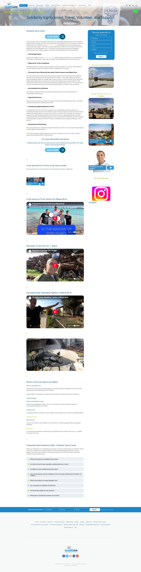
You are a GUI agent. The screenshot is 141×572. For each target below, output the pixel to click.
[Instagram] (70, 556)
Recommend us (68, 527)
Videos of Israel (55, 5)
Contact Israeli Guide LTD (69, 5)
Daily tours (89, 522)
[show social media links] (126, 5)
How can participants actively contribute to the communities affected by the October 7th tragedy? (55, 474)
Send (101, 56)
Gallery (47, 5)
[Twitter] (67, 556)
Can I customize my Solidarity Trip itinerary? (43, 485)
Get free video (82, 5)
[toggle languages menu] (136, 5)
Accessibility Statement (92, 525)
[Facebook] (63, 556)
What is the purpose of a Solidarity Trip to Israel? (44, 459)
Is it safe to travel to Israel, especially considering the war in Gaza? (49, 464)
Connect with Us (31, 417)
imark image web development (70, 565)
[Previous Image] (79, 354)
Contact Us (29, 428)
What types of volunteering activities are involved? (44, 495)
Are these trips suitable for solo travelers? (42, 490)
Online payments (105, 525)
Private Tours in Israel (18, 11)
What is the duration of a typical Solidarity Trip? (43, 480)
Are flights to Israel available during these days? (44, 469)
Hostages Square (49, 58)
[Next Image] (30, 354)
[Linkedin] (73, 556)
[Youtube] (77, 556)
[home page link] (10, 9)
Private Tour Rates (59, 522)
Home (5, 11)
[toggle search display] (133, 5)
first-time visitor (51, 45)
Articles (82, 522)
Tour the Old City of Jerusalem (39, 525)
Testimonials (39, 5)
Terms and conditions (56, 525)
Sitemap (81, 525)
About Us (31, 5)
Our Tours (22, 5)
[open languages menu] (130, 5)
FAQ (89, 5)
